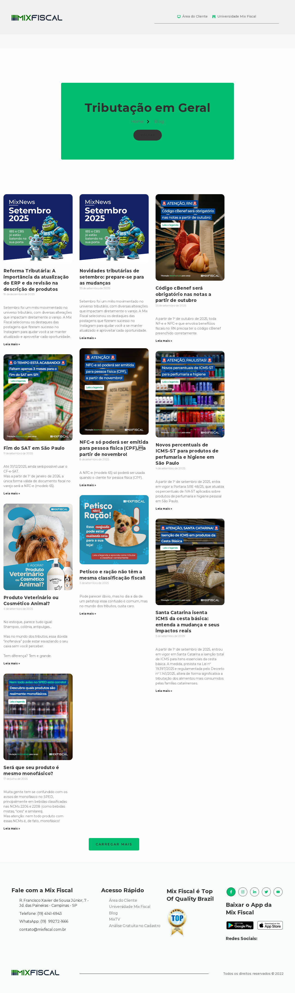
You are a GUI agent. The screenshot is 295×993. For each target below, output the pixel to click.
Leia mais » (11, 344)
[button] (114, 844)
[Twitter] (266, 891)
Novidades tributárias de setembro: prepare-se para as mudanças (112, 277)
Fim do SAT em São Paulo (34, 448)
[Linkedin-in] (254, 891)
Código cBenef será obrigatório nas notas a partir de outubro (183, 294)
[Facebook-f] (231, 891)
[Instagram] (242, 891)
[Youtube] (278, 891)
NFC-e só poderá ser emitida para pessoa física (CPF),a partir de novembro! (114, 448)
